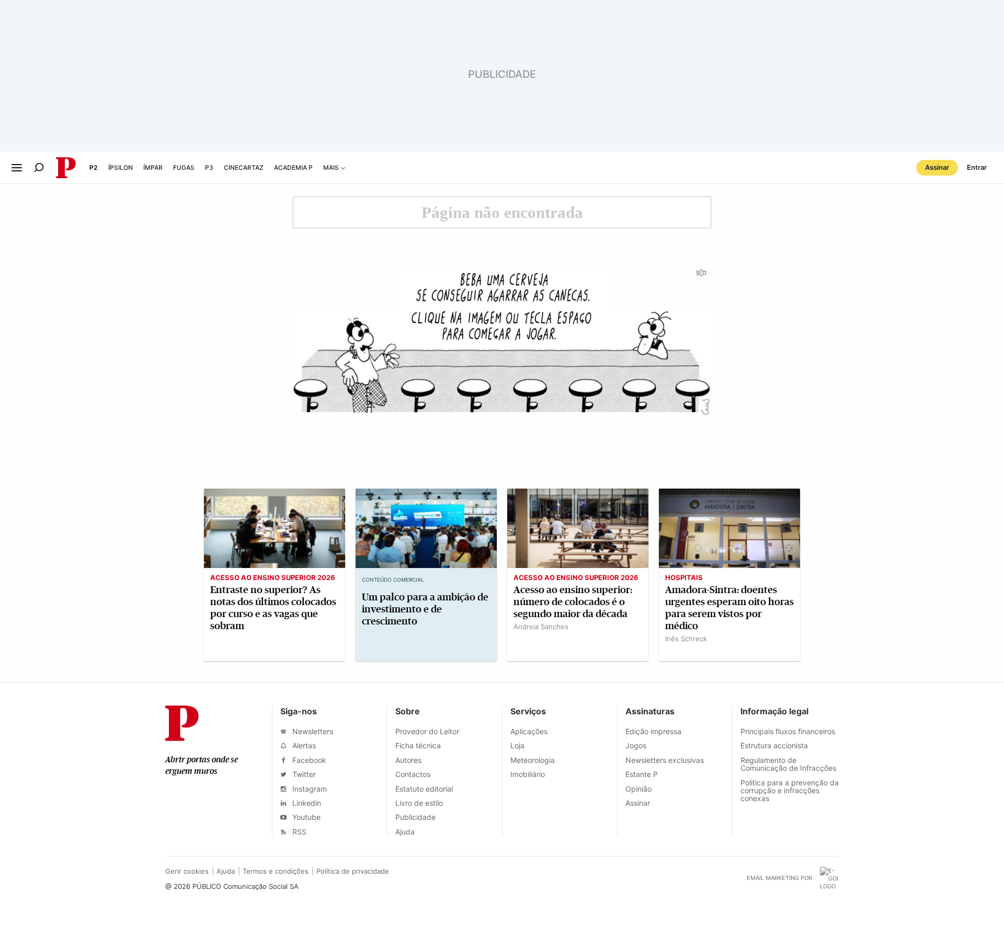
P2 (93, 167)
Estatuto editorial (424, 788)
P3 (209, 167)
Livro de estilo (419, 802)
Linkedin (305, 802)
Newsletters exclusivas (664, 760)
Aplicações (528, 731)
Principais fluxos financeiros (787, 731)
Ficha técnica (418, 745)
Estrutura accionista (774, 745)
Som (702, 276)
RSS (298, 831)
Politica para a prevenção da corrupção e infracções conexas (789, 790)
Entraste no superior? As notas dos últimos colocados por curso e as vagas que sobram (273, 607)
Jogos (635, 745)
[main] (502, 433)
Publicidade (415, 817)
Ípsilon (120, 167)
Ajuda (405, 831)
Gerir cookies (187, 871)
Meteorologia (532, 760)
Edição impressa (653, 731)
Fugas (184, 167)
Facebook (308, 760)
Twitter (303, 774)
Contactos (412, 774)
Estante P (641, 774)
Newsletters (311, 731)
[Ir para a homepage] (182, 738)
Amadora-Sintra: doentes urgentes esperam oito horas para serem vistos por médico (729, 607)
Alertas (303, 745)
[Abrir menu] (16, 167)
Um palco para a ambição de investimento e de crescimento (425, 609)
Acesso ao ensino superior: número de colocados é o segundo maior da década (573, 601)
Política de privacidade (352, 871)
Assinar (937, 167)
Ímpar (153, 167)
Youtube (305, 817)
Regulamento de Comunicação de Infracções (788, 764)
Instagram (308, 788)
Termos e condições (276, 871)
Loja (517, 745)
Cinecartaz (244, 167)
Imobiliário (527, 774)
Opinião (638, 788)
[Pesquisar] (39, 167)
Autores (408, 760)
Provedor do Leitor (427, 731)
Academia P (293, 167)
